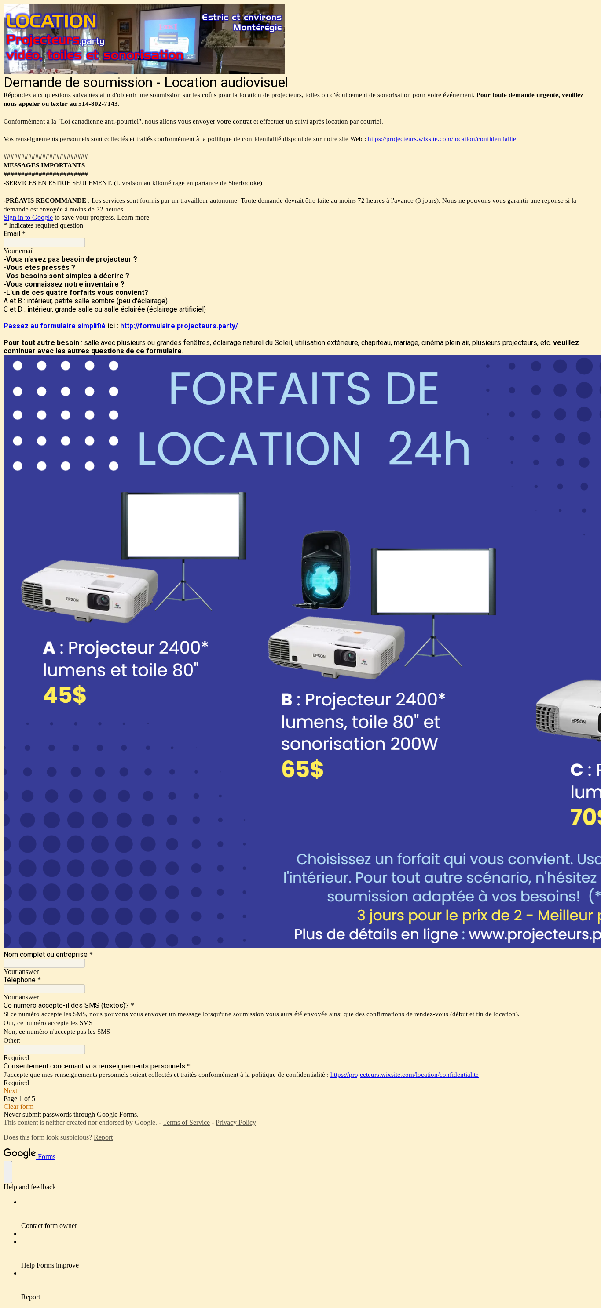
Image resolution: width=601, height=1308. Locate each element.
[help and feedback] (8, 1172)
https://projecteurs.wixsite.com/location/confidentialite (442, 138)
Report (103, 1137)
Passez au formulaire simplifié (55, 326)
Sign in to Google (28, 217)
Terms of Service (186, 1122)
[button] (300, 1091)
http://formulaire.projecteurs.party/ (179, 326)
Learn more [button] (133, 217)
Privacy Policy (236, 1122)
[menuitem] (309, 1214)
